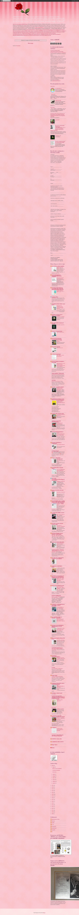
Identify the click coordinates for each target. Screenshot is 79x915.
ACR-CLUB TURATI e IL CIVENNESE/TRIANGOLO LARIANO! (57, 275)
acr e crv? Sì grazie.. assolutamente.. (57, 668)
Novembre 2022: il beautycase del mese (58, 374)
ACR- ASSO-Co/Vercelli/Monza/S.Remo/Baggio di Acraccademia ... (58, 479)
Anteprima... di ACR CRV (61, 481)
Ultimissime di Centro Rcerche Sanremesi (60, 278)
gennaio (54, 783)
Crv (52, 451)
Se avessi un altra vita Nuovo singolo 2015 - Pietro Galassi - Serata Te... (61, 619)
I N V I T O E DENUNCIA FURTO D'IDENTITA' (61, 470)
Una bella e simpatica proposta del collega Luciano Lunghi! (60, 142)
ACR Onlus (54, 380)
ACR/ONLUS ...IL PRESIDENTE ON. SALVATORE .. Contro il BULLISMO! (58, 605)
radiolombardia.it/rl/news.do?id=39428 (56, 51)
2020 (53, 794)
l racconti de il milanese (56, 770)
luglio (54, 767)
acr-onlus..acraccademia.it (56, 354)
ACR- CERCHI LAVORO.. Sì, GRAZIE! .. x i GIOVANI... (57, 618)
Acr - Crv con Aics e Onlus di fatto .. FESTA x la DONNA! (60, 587)
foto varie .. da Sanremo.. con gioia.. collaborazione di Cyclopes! (61, 718)
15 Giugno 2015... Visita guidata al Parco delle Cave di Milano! (60, 629)
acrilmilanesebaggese (55, 451)
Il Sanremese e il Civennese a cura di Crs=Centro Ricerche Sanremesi (60, 307)
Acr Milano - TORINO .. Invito (60, 504)
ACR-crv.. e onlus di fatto (56, 457)
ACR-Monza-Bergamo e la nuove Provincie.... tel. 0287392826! (57, 534)
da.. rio (53, 824)
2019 (53, 795)
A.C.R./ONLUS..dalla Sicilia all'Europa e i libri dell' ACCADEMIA (58, 716)
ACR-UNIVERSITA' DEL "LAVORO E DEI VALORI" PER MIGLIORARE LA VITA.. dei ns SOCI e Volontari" (58, 501)
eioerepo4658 (54, 826)
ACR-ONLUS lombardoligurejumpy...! (56, 656)
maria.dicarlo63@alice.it (56, 80)
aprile (54, 777)
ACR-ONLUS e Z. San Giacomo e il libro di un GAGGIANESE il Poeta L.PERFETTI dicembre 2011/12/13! (58, 576)
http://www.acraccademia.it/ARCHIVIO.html (20, 24)
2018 (53, 797)
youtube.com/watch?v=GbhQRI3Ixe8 (39, 34)
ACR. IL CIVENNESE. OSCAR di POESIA (57, 491)
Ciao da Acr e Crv (58, 135)
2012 (53, 808)
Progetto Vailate (54, 675)
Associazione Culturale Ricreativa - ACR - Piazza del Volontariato (58, 735)
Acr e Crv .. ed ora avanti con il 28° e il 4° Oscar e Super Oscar (58, 597)
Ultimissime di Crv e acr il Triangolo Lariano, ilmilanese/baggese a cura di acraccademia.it (61, 365)
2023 (53, 788)
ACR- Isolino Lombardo (56, 346)
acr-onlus (53, 667)
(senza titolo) (52, 86)
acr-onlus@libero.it (58, 88)
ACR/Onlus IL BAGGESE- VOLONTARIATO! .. (56, 421)
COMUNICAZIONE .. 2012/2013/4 (58, 550)
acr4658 (53, 822)
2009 (53, 813)
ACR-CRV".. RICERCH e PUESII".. (58, 387)
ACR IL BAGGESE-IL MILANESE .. (58, 542)
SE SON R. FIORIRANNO (56, 595)
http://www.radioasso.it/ (36, 33)
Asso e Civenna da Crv (60, 332)
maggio (54, 775)
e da (32, 33)
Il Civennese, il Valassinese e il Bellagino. (61, 526)
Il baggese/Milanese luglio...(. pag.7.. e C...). (60, 291)
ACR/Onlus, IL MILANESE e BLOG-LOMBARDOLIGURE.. (58, 684)
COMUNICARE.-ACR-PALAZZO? (58, 413)
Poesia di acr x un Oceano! (56, 381)
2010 (53, 811)
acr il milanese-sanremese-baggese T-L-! (61, 415)
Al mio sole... (54, 772)
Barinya (53, 747)
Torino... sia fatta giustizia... (59, 341)
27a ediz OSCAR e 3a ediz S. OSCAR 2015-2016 (60, 608)
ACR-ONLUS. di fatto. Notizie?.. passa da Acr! (58, 304)
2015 (53, 803)
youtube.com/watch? (49, 34)
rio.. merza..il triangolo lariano (57, 331)
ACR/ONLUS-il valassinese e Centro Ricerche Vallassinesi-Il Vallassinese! (58, 399)
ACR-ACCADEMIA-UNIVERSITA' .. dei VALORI (58, 362)
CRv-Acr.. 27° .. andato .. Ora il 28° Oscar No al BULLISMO (60, 579)
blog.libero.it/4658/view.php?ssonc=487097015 (58, 52)
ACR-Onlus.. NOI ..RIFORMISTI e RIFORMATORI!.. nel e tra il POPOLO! (58, 626)
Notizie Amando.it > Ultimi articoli (58, 373)
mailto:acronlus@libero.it (39, 27)
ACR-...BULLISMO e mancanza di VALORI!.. (58, 323)
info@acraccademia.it (39, 29)
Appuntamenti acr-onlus (55, 819)
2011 (53, 810)
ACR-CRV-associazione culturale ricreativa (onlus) (57, 524)
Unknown (53, 821)
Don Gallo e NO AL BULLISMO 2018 (60, 459)
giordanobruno (54, 828)
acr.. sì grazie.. (54, 694)
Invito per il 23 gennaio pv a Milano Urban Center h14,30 (61, 658)
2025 (53, 785)
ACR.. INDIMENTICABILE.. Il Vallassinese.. (60, 686)
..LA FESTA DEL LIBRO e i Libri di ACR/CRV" (58, 513)
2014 (53, 804)
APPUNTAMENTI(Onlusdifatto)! (57, 431)
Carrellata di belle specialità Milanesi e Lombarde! (60, 729)
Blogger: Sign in (54, 744)
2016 (53, 801)
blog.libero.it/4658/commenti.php (50, 33)
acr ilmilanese (54, 727)
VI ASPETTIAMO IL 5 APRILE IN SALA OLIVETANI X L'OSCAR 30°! (61, 402)
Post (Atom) (18, 45)
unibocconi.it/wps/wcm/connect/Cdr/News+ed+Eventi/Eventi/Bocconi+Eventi (38, 35)
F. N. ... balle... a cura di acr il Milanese (60, 356)
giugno (54, 774)
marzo (54, 779)
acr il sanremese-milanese (61, 444)
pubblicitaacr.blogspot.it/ (56, 34)
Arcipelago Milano (55, 297)
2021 (53, 792)
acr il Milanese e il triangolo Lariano (60, 423)
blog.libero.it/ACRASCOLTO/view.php (19, 35)
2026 (53, 765)
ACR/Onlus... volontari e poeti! (57, 693)
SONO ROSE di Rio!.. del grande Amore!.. (57, 468)
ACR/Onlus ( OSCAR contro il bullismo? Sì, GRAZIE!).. (57, 315)
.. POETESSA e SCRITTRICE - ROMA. (57, 567)
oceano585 (53, 829)
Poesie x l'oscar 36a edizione (60, 268)
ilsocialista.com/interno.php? (55, 50)
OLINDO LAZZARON (60, 708)
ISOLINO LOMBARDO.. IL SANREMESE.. (56, 443)
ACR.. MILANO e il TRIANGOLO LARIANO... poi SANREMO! (58, 558)
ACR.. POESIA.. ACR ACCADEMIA (58, 266)
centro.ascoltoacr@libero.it (30, 29)
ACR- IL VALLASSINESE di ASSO (58, 585)
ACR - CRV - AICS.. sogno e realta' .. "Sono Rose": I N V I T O (57, 536)
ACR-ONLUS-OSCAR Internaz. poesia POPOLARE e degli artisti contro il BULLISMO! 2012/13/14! (58, 288)
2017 (53, 799)
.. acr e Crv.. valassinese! (60, 639)
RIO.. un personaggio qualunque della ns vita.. (58, 639)
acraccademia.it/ (28, 33)
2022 (53, 790)
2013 (53, 806)
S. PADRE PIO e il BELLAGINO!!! (58, 741)
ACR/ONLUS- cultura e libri (57, 738)
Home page (30, 43)
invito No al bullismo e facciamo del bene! (60, 544)
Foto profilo (54, 708)
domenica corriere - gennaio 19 (60, 700)
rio (52, 831)
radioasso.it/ (43, 33)
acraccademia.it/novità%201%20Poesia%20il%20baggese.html (23, 34)
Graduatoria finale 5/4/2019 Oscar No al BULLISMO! (60, 389)
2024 (53, 787)
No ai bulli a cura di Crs (60, 324)
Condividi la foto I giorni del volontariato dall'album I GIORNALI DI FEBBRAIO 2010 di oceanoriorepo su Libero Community (58, 697)
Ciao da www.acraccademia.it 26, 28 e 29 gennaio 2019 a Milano (60, 434)
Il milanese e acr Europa (60, 316)
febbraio (54, 781)
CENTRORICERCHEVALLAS (57, 647)
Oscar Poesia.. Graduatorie (61, 492)
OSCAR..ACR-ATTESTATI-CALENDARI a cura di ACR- (57, 339)
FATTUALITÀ (54, 297)
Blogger (44, 912)
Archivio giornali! (58, 100)
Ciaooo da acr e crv (60, 347)
